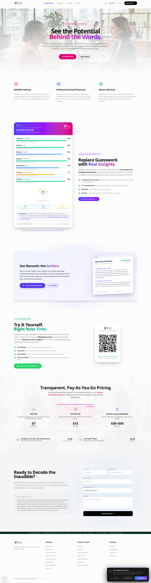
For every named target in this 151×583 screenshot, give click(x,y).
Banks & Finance (50, 556)
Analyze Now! (48, 3)
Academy (80, 562)
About (78, 3)
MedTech (48, 568)
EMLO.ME (80, 546)
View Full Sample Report (33, 285)
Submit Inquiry (107, 514)
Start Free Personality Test (29, 366)
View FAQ (54, 285)
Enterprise (49, 546)
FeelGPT (80, 549)
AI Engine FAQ (113, 549)
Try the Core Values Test (87, 199)
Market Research (51, 565)
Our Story (112, 546)
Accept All (141, 578)
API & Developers (83, 559)
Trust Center (113, 552)
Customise (116, 578)
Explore (69, 3)
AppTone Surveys (83, 552)
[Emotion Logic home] (18, 3)
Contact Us (112, 556)
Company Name (87, 478)
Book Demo (129, 3)
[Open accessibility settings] (4, 578)
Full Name (86, 469)
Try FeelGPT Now (67, 56)
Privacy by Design (89, 533)
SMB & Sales (49, 549)
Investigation (50, 562)
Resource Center (83, 565)
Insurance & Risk (51, 559)
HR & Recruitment (51, 552)
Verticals (60, 3)
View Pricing (85, 57)
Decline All (128, 578)
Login (119, 3)
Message (85, 496)
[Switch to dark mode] (105, 3)
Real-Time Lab (82, 556)
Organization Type (88, 487)
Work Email (112, 469)
